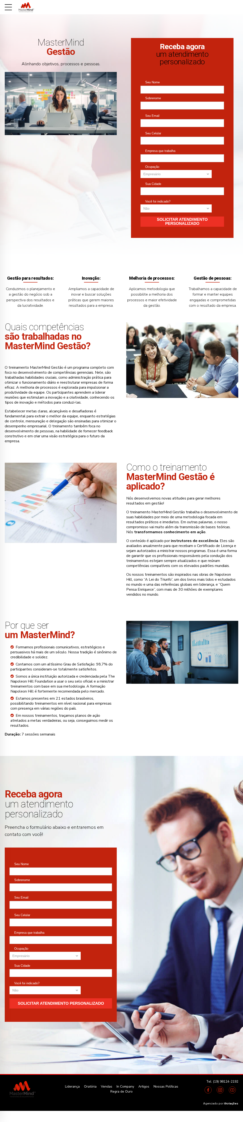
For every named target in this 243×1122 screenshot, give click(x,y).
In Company (125, 1086)
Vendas (106, 1086)
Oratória (90, 1086)
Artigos (143, 1086)
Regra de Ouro (121, 1091)
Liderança (72, 1086)
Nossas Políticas (166, 1086)
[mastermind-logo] (22, 1089)
